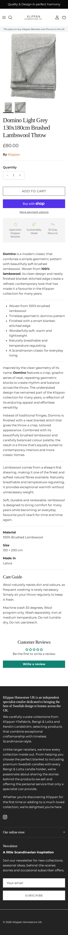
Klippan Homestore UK (27, 922)
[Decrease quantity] (6, 175)
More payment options (34, 212)
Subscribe (34, 895)
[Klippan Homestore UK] (34, 18)
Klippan (14, 154)
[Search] (12, 17)
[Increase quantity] (21, 175)
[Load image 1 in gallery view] (34, 66)
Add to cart (34, 191)
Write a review (34, 664)
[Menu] (4, 17)
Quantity (10, 167)
